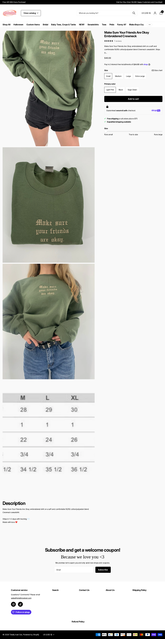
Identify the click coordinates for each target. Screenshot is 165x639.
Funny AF (121, 24)
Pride (111, 24)
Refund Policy (78, 621)
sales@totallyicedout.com (21, 598)
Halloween (18, 24)
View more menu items (149, 24)
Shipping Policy (139, 590)
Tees (104, 24)
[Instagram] (13, 604)
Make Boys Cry (136, 24)
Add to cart (133, 99)
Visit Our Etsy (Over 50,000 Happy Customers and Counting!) (139, 2)
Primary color (110, 84)
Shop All (6, 24)
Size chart (158, 70)
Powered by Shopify (31, 634)
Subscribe (103, 569)
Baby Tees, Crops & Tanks (63, 24)
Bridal (45, 24)
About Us (110, 590)
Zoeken (133, 13)
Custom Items (33, 24)
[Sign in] (155, 13)
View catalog (29, 13)
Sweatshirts (93, 24)
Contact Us (84, 590)
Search (55, 590)
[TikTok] (20, 604)
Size (133, 70)
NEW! (81, 24)
